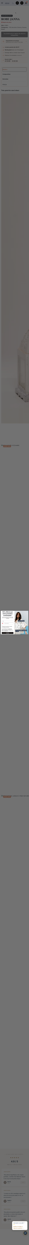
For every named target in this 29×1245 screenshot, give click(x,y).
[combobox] (3, 623)
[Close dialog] (27, 611)
